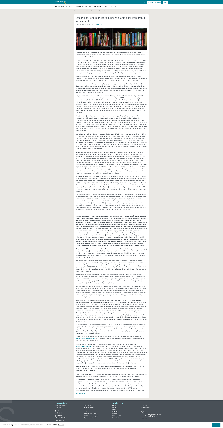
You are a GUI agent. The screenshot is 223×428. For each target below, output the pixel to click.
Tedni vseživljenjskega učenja (85, 338)
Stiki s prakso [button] (59, 6)
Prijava (165, 2)
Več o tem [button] (61, 425)
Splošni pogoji (59, 420)
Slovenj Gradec (146, 407)
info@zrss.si (59, 411)
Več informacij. (80, 393)
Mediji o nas (87, 405)
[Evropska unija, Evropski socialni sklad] (151, 413)
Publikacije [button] (97, 6)
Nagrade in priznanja (90, 418)
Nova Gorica (116, 418)
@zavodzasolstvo (61, 417)
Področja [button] (69, 6)
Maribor (114, 414)
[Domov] (60, 2)
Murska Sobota (117, 416)
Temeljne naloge (89, 407)
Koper (114, 407)
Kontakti (59, 413)
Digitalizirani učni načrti (154, 2)
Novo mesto (145, 405)
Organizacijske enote (90, 414)
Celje (114, 405)
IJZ (84, 409)
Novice (99, 24)
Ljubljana (115, 411)
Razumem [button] (216, 425)
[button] (111, 6)
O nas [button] (106, 6)
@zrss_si (58, 415)
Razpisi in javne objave (91, 416)
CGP (85, 411)
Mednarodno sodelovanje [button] (83, 6)
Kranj (114, 409)
